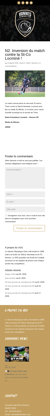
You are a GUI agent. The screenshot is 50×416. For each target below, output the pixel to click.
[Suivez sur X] (22, 2)
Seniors (35, 63)
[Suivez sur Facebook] (18, 2)
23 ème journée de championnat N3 (19, 293)
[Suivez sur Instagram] (31, 2)
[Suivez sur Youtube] (27, 2)
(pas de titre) (10, 278)
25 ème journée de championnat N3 (19, 282)
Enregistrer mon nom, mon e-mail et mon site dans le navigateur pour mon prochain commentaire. (25, 218)
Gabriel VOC (13, 63)
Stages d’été (10, 274)
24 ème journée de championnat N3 (19, 286)
